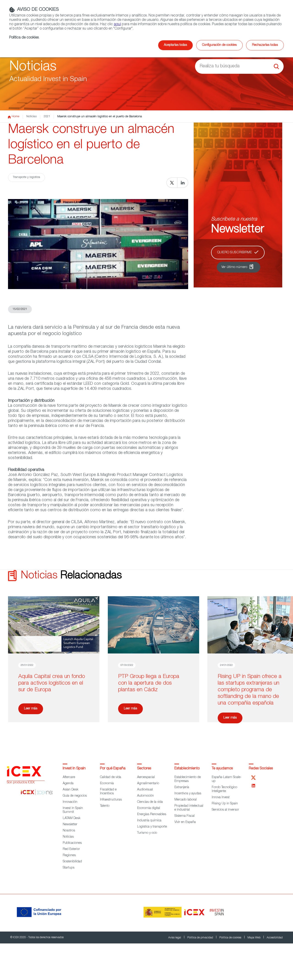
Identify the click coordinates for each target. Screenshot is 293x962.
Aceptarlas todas (175, 45)
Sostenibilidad (72, 861)
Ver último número (234, 267)
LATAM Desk (71, 818)
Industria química (149, 820)
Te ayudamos (222, 769)
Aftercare (69, 777)
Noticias (31, 116)
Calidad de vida (110, 777)
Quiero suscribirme (234, 252)
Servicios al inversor (225, 810)
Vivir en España (185, 822)
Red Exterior (71, 849)
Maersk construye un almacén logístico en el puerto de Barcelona (99, 116)
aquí (117, 24)
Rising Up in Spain (225, 803)
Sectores (144, 769)
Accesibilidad (275, 937)
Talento (104, 806)
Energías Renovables (151, 814)
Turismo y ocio (147, 833)
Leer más (30, 708)
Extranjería (181, 787)
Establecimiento (187, 769)
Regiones (69, 855)
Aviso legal (175, 937)
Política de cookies (230, 937)
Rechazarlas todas (265, 45)
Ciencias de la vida (150, 802)
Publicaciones (72, 843)
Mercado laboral (185, 799)
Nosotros (69, 830)
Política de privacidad (200, 937)
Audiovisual (145, 789)
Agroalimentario (148, 783)
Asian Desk (70, 789)
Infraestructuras (111, 799)
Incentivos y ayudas (187, 793)
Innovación (70, 802)
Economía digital (148, 808)
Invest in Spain (74, 769)
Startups (68, 867)
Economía (107, 783)
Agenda (68, 783)
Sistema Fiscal (184, 816)
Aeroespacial (146, 777)
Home (15, 116)
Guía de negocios (75, 796)
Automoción (145, 796)
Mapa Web (254, 937)
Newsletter (70, 824)
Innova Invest (221, 797)
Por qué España (112, 769)
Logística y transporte (152, 826)
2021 (47, 116)
